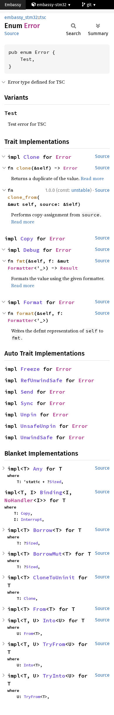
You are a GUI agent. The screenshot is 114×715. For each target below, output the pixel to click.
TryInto (54, 675)
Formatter (21, 268)
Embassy (13, 4)
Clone (31, 157)
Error (64, 157)
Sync (26, 403)
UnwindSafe (36, 437)
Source (11, 33)
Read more (92, 178)
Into (49, 620)
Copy (26, 238)
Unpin (28, 414)
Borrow (42, 530)
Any (38, 468)
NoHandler (18, 500)
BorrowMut (47, 553)
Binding (51, 492)
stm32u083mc (23, 14)
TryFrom (54, 644)
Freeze (30, 369)
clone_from (22, 197)
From (39, 609)
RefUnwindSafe (41, 380)
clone (23, 168)
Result (69, 268)
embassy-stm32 (52, 4)
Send (26, 391)
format (25, 313)
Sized (55, 481)
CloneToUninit (54, 577)
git (90, 4)
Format (33, 302)
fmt (20, 261)
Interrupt (31, 519)
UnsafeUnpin (38, 426)
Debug (31, 250)
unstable (80, 190)
